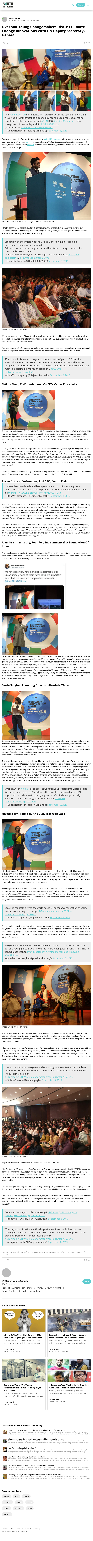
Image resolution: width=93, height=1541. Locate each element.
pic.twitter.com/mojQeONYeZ (20, 914)
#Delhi (44, 124)
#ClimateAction (17, 114)
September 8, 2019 (57, 130)
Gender (6, 1508)
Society (6, 1496)
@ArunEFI (13, 492)
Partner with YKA (21, 1529)
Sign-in (80, 5)
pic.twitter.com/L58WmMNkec (36, 127)
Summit (29, 142)
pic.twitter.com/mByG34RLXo (45, 492)
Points (29, 1529)
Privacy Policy (25, 1532)
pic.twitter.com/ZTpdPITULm (20, 801)
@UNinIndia (33, 951)
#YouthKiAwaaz (13, 955)
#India (24, 788)
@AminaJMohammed (64, 121)
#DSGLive (53, 124)
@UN (45, 121)
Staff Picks (18, 1508)
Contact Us (16, 1532)
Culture (19, 1502)
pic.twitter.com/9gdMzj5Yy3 (34, 257)
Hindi (16, 1496)
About (12, 1529)
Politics (26, 1496)
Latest (29, 1502)
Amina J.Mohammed (52, 139)
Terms (9, 1532)
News (30, 1508)
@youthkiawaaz (53, 1076)
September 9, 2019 (58, 261)
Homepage (6, 1529)
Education (7, 1502)
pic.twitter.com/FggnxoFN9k (20, 372)
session (30, 144)
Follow (86, 1281)
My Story (7, 1514)
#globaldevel (11, 257)
